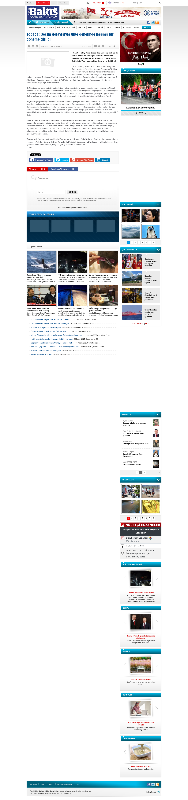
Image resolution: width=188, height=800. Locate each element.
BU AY (147, 324)
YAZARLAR (126, 415)
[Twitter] (33, 46)
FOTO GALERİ (127, 204)
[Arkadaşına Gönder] (99, 46)
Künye (43, 784)
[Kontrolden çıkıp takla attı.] (131, 507)
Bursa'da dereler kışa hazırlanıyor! (46, 350)
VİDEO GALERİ (127, 480)
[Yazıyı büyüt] (115, 46)
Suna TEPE (137, 453)
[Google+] (37, 46)
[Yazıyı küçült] (109, 46)
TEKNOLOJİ (127, 695)
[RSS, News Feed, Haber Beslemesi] (157, 22)
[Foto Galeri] (43, 22)
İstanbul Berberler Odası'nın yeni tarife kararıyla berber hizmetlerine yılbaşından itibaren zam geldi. (103, 278)
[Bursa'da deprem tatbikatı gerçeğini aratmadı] (131, 216)
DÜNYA (126, 608)
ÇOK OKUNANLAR (129, 250)
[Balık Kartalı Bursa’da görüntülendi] (150, 231)
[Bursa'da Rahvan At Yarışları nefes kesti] (150, 491)
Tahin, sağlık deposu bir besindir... (140, 767)
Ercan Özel (132, 443)
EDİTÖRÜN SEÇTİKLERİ (132, 565)
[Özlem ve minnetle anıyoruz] (150, 216)
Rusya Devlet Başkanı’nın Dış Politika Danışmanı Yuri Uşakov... (141, 639)
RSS (77, 784)
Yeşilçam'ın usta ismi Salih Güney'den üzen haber (52, 343)
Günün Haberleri (43, 3)
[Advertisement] (176, 48)
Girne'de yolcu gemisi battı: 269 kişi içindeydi (151, 313)
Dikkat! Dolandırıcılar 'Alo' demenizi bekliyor (50, 323)
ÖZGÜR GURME (129, 738)
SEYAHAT (127, 651)
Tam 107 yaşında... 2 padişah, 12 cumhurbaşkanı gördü (55, 347)
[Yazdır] (103, 46)
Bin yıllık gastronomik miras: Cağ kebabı (48, 331)
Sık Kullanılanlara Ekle (64, 784)
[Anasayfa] (30, 22)
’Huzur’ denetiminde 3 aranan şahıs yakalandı (151, 296)
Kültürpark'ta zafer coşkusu (140, 108)
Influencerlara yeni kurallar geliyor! (46, 327)
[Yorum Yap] (95, 46)
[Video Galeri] (61, 22)
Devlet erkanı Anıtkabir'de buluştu (93, 22)
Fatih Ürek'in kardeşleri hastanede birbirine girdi (52, 339)
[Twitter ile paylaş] (153, 22)
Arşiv (54, 3)
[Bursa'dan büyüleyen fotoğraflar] (131, 231)
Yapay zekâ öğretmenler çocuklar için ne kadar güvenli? (141, 726)
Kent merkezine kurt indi (41, 354)
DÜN (133, 324)
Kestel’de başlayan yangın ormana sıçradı (151, 279)
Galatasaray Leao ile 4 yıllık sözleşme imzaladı (151, 262)
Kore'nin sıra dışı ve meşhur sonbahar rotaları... (141, 681)
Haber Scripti (151, 792)
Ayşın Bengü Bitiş (131, 464)
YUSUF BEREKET (132, 422)
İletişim (51, 784)
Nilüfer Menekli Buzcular (133, 434)
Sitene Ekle (63, 3)
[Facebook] (29, 46)
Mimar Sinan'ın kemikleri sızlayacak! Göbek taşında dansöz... (57, 335)
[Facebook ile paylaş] (148, 22)
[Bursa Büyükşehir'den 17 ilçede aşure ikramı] (131, 491)
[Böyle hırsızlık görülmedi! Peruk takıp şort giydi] (150, 507)
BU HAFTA (140, 324)
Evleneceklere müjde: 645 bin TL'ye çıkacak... (51, 320)
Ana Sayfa (30, 3)
